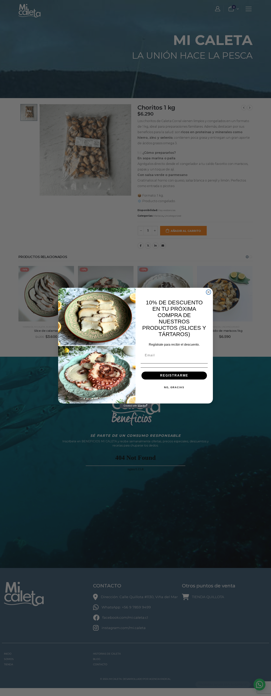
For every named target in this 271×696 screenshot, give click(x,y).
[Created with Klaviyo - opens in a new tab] (135, 405)
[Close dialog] (208, 292)
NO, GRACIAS (174, 387)
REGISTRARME (174, 375)
